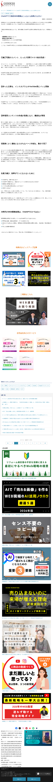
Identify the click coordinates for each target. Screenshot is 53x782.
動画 (6, 385)
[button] (44, 774)
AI (2, 385)
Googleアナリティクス (44, 385)
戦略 (3, 389)
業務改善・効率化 (9, 13)
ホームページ (13, 385)
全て (3, 13)
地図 (20, 735)
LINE (29, 385)
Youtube (34, 385)
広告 (7, 389)
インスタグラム (21, 385)
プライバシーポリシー (18, 774)
